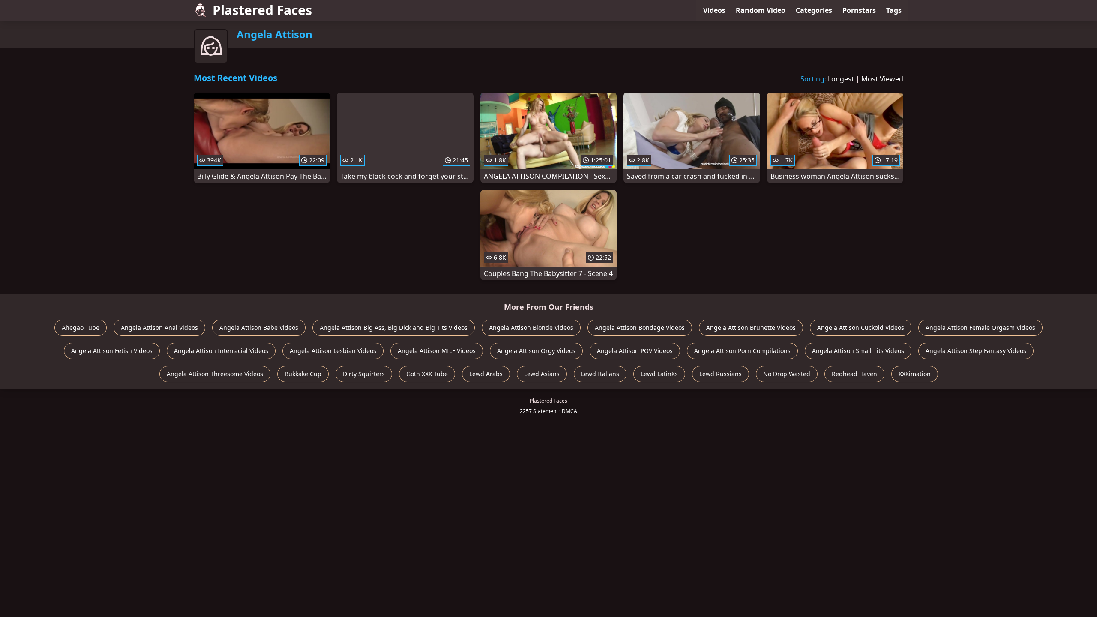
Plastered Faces (262, 10)
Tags (894, 10)
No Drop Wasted (786, 374)
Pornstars (859, 10)
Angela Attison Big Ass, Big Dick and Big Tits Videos (394, 327)
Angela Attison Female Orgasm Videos (980, 327)
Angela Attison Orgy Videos (536, 351)
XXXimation (915, 374)
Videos (714, 10)
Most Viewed (882, 79)
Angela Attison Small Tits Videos (858, 351)
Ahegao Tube (80, 327)
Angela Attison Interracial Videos (221, 351)
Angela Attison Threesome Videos (215, 374)
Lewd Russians (720, 374)
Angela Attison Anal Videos (159, 327)
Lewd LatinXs (659, 374)
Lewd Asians (542, 374)
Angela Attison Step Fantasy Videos (976, 351)
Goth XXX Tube (427, 374)
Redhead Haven (854, 374)
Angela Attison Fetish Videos (112, 351)
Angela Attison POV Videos (635, 351)
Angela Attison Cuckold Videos (860, 327)
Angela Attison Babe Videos (258, 327)
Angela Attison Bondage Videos (640, 327)
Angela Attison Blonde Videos (531, 327)
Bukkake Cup (303, 374)
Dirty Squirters (364, 374)
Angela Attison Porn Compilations (742, 351)
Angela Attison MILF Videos (437, 351)
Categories (814, 10)
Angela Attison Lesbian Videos (333, 351)
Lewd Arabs (486, 374)
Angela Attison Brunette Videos (751, 327)
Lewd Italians (600, 374)
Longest (841, 79)
